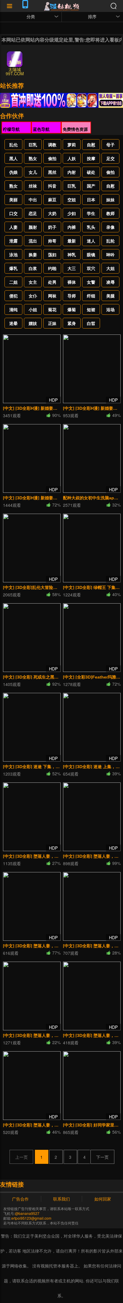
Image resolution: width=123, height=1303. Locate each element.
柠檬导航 (11, 129)
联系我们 (61, 1199)
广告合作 (20, 1199)
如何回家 (102, 1199)
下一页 (102, 1157)
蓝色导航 (41, 129)
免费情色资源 (75, 129)
